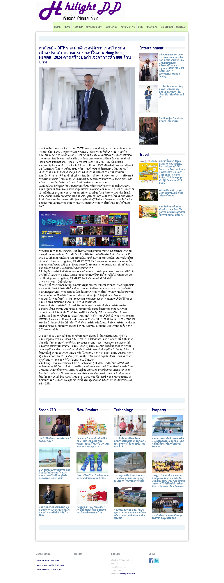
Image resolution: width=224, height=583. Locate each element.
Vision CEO (167, 27)
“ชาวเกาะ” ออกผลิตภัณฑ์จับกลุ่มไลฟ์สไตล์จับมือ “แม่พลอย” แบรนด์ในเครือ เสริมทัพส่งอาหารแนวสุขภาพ (93, 442)
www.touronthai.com (48, 560)
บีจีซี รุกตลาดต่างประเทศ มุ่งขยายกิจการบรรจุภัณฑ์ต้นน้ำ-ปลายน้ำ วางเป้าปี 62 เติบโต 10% (54, 511)
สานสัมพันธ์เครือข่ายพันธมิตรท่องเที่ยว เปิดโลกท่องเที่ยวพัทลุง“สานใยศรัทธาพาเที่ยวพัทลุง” (172, 210)
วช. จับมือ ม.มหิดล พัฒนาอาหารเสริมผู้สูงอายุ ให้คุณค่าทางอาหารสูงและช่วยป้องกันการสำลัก (130, 442)
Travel (144, 154)
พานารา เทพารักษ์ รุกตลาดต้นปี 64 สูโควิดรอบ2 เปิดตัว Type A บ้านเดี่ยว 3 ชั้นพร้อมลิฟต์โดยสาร (168, 442)
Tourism (78, 27)
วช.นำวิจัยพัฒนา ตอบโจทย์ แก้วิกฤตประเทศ (55, 439)
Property (159, 410)
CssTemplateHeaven (127, 574)
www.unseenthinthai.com (50, 565)
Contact (181, 27)
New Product (87, 410)
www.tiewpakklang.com (49, 569)
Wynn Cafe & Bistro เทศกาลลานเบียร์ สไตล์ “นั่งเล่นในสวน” (171, 193)
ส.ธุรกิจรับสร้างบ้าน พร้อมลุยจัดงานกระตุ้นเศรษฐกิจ (167, 516)
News (67, 27)
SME (140, 27)
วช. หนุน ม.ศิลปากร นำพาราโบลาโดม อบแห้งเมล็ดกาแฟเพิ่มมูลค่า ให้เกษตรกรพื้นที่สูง (130, 478)
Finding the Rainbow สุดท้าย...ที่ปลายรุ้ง (171, 119)
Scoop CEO (47, 410)
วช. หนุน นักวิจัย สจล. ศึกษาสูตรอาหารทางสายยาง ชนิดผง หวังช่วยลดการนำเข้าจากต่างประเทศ (130, 513)
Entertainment (151, 48)
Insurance (111, 27)
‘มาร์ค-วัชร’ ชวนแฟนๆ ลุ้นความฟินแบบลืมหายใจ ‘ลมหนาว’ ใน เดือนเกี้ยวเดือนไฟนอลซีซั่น (171, 92)
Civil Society (94, 27)
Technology (123, 410)
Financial (151, 27)
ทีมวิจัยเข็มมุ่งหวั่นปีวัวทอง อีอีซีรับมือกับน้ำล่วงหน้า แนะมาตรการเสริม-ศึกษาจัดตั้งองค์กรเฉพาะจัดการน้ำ (54, 474)
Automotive (128, 27)
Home (57, 27)
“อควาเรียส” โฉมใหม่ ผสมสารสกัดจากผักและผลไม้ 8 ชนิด (92, 476)
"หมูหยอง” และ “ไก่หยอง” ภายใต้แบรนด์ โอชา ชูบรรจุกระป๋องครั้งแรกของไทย (91, 510)
